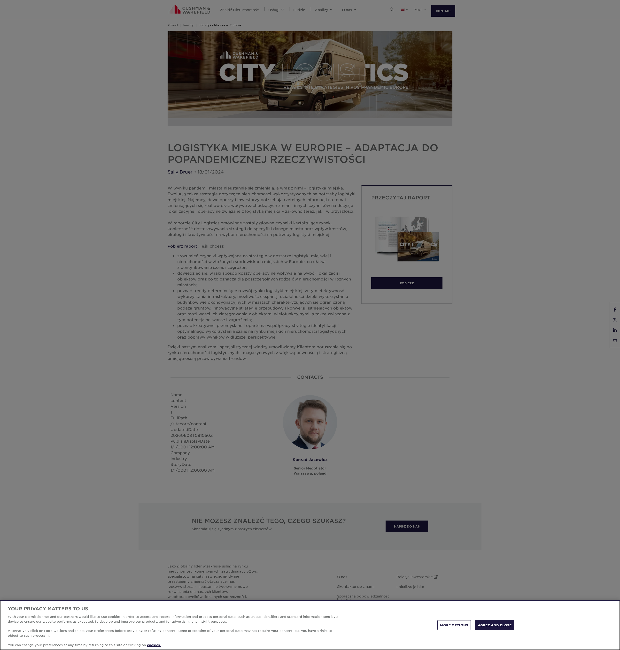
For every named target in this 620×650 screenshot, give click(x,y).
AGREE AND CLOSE (495, 625)
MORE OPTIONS (454, 625)
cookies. (154, 645)
